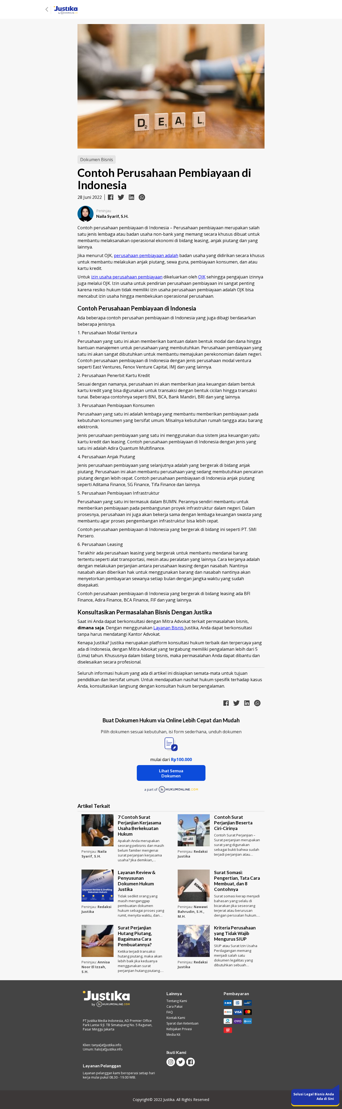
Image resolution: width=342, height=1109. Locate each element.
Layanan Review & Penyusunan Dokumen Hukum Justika (137, 881)
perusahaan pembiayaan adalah (146, 255)
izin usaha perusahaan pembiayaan (126, 277)
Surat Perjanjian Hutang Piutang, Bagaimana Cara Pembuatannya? (135, 936)
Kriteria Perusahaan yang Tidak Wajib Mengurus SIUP (235, 933)
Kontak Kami (175, 1018)
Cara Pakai (174, 1007)
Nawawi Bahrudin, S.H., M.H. (193, 911)
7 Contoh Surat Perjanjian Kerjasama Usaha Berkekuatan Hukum (139, 825)
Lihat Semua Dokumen (171, 773)
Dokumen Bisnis (96, 159)
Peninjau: (89, 851)
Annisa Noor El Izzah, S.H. (95, 967)
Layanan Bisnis (169, 628)
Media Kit (173, 1035)
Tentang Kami (176, 1001)
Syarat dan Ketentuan (182, 1023)
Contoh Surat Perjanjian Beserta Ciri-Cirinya (233, 822)
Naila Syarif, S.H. (94, 854)
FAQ (169, 1012)
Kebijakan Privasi (179, 1029)
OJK (201, 277)
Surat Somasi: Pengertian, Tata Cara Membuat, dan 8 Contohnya (237, 881)
